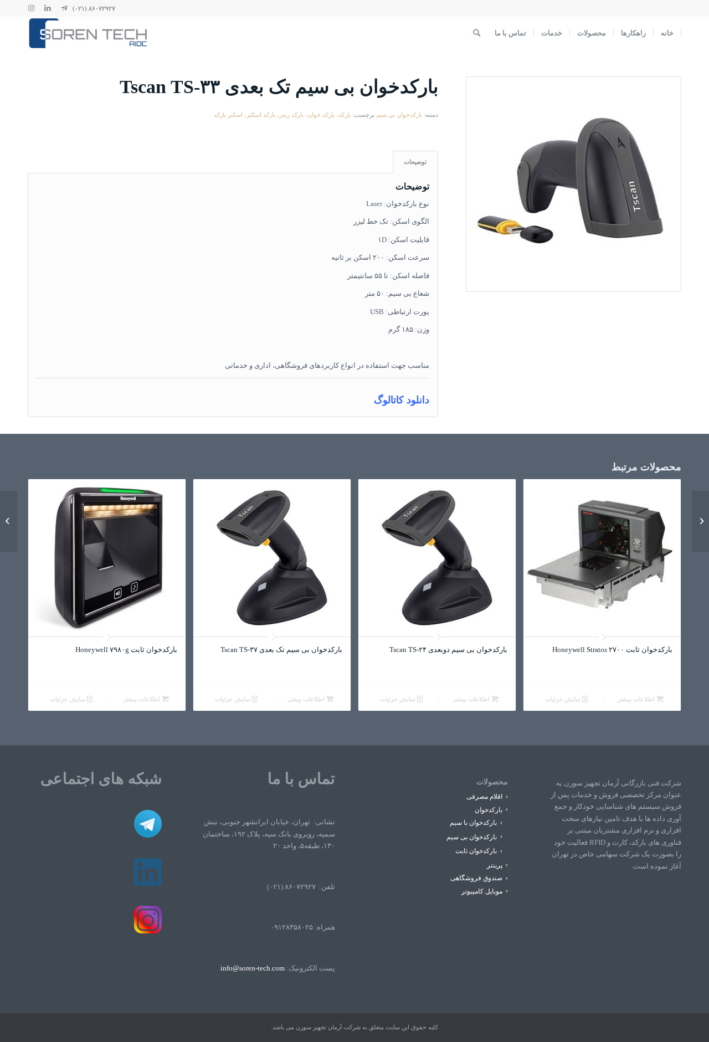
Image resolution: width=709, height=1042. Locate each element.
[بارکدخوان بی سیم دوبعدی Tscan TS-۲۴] (700, 521)
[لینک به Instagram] (31, 8)
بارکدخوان (488, 810)
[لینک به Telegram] (64, 8)
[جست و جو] (476, 33)
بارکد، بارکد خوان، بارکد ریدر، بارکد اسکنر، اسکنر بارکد (282, 114)
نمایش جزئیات (563, 699)
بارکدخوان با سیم (473, 823)
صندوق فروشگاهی (476, 878)
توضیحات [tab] (415, 161)
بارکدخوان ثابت (476, 851)
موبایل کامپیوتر (481, 891)
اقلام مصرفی (484, 796)
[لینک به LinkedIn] (47, 8)
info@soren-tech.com (252, 968)
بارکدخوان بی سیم (399, 114)
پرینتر (494, 865)
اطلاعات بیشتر (637, 699)
